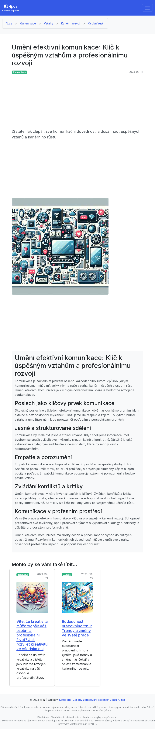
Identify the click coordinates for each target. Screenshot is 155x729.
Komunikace (28, 23)
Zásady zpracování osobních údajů (95, 699)
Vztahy (48, 23)
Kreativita (23, 574)
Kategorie (65, 699)
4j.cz (8, 23)
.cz (10, 8)
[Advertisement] (77, 102)
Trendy (67, 574)
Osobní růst (95, 23)
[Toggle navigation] (147, 8)
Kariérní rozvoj (70, 23)
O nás (122, 699)
